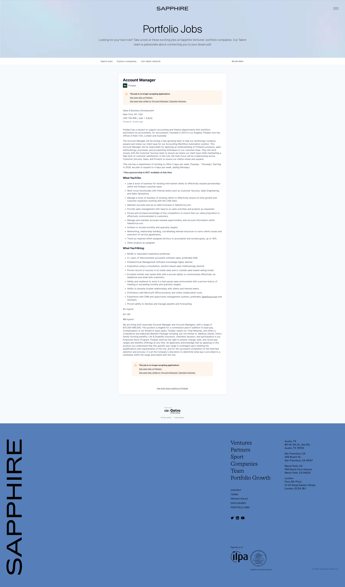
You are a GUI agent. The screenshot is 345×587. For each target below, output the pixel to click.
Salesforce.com (209, 296)
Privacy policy (166, 417)
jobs (107, 61)
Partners (240, 450)
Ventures (241, 443)
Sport (237, 457)
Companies (244, 464)
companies (126, 61)
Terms (234, 494)
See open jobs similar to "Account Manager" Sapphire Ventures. (158, 101)
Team (237, 471)
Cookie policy (179, 417)
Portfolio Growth (250, 478)
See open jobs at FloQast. (141, 97)
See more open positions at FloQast (172, 388)
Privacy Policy (239, 499)
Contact (236, 490)
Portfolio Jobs (240, 507)
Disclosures (238, 503)
